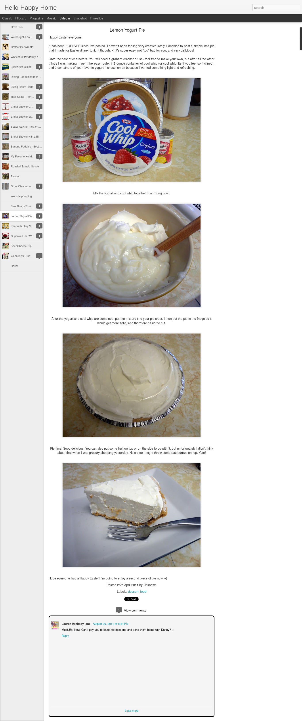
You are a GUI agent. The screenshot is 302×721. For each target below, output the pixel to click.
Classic (7, 18)
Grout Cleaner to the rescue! (28, 186)
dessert (133, 591)
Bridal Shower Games (24, 106)
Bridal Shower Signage (25, 116)
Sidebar (64, 18)
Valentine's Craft (20, 256)
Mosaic (51, 18)
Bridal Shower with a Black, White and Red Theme (41, 136)
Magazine (36, 18)
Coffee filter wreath (22, 47)
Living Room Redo (22, 86)
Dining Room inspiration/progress (31, 77)
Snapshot (80, 18)
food (143, 591)
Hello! (14, 266)
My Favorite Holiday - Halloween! (31, 156)
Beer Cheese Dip (21, 246)
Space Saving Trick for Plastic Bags (32, 126)
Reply (65, 635)
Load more (131, 710)
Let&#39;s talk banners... (25, 67)
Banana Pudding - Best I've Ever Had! (33, 146)
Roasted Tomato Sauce (25, 166)
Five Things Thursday (24, 206)
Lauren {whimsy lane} (76, 623)
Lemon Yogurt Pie (21, 216)
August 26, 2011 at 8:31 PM (110, 623)
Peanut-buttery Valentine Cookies (31, 226)
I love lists (17, 27)
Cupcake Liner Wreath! (24, 236)
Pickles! (15, 176)
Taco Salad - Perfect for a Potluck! (31, 96)
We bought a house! (23, 37)
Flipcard (21, 18)
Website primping (21, 196)
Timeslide (96, 18)
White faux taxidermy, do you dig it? (32, 57)
